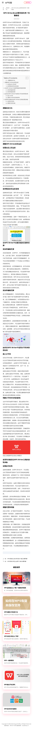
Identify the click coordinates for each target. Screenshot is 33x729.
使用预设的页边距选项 (13, 86)
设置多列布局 (11, 101)
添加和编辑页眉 (11, 90)
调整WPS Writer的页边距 (12, 82)
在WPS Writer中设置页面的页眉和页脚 (15, 88)
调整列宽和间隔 (11, 103)
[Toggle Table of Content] (26, 78)
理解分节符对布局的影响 (14, 97)
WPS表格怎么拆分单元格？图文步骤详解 (17, 558)
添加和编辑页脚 (11, 92)
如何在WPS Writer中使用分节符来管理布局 (16, 94)
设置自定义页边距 (12, 84)
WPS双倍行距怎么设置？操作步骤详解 (16, 561)
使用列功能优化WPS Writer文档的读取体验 (16, 99)
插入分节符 (10, 95)
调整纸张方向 (11, 80)
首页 (3, 8)
